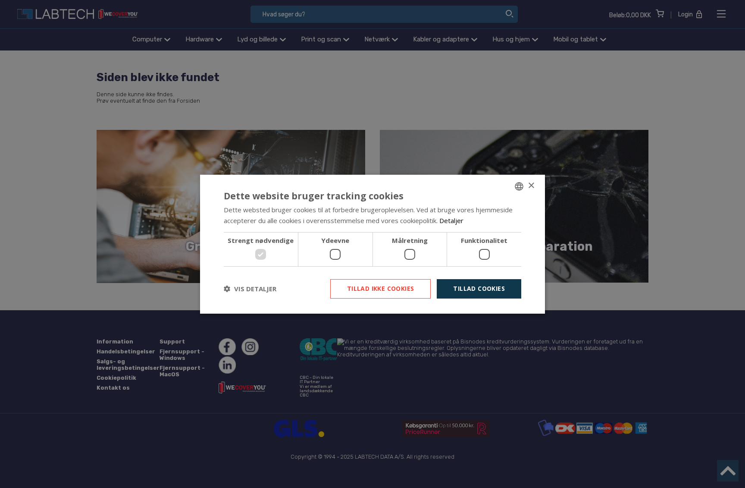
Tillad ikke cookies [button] (380, 288)
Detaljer (451, 220)
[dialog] (372, 243)
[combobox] (519, 186)
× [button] (531, 186)
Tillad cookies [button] (479, 288)
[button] (250, 288)
